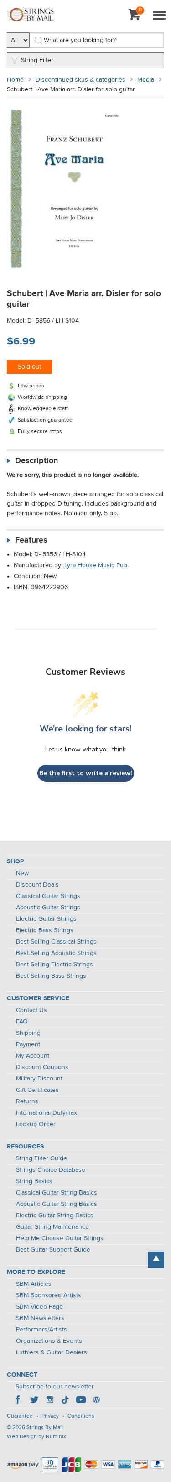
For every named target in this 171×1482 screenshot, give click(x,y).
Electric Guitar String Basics (54, 1215)
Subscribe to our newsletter (55, 1386)
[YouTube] (81, 1401)
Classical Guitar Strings (48, 896)
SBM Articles (34, 1284)
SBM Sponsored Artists (48, 1295)
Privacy (50, 1416)
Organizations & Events (49, 1341)
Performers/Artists (41, 1329)
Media (145, 80)
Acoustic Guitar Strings (48, 907)
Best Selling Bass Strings (51, 976)
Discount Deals (37, 885)
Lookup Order (36, 1124)
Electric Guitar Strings (46, 919)
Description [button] (36, 461)
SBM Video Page (39, 1307)
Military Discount (39, 1078)
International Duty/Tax (46, 1113)
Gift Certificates (37, 1090)
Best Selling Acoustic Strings (56, 953)
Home (15, 80)
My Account (32, 1056)
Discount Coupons (42, 1067)
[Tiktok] (65, 1401)
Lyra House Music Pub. (96, 565)
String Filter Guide (41, 1158)
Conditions (80, 1416)
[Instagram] (50, 1401)
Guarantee (20, 1416)
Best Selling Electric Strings (54, 964)
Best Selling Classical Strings (56, 942)
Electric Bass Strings (44, 930)
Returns (27, 1101)
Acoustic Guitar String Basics (56, 1204)
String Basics (34, 1181)
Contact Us (31, 1010)
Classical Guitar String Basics (56, 1193)
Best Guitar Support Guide (53, 1250)
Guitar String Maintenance (52, 1227)
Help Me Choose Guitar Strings (60, 1238)
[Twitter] (34, 1401)
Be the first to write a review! (85, 773)
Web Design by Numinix (36, 1437)
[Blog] (96, 1401)
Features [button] (31, 540)
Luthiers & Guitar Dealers (51, 1352)
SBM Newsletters (40, 1318)
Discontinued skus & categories (80, 80)
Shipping (28, 1033)
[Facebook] (19, 1401)
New (22, 873)
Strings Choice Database (50, 1170)
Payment (28, 1044)
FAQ (22, 1021)
